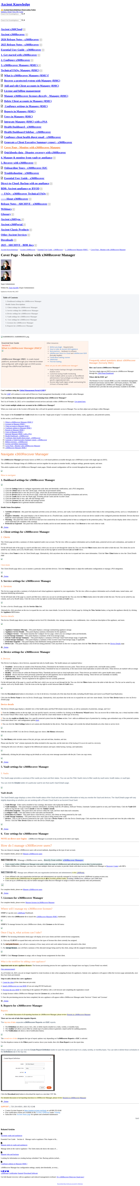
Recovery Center (112, 866)
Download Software (31, 1173)
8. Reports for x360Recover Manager (19, 326)
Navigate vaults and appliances (11, 1135)
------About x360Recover (14, 198)
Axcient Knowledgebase (9, 250)
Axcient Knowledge (15, 4)
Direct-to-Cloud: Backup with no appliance (25, 183)
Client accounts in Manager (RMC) (17, 426)
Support (20, 1173)
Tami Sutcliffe (13, 288)
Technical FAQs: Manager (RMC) (20, 70)
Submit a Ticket (6, 12)
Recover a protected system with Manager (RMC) (32, 80)
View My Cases (17, 12)
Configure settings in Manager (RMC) (26, 106)
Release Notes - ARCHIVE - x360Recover (24, 203)
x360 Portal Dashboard (106, 373)
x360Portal (53, 359)
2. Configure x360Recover (15, 60)
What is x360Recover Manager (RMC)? (26, 75)
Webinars (6, 209)
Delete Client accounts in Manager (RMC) (28, 101)
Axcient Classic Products (15, 229)
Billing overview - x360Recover (16, 442)
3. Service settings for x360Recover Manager (21, 310)
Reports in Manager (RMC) (19, 111)
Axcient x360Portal (12, 224)
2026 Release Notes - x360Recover (20, 39)
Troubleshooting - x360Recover (21, 173)
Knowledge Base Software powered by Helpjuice (70, 1184)
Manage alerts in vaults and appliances (14, 1145)
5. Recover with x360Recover (17, 162)
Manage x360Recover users (32, 854)
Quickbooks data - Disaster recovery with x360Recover (35, 152)
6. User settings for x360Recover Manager (21, 320)
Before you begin (56, 347)
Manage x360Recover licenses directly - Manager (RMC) (36, 96)
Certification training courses (60, 357)
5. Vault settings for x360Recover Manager (21, 317)
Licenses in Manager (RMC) (15, 424)
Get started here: (80, 401)
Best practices (55, 351)
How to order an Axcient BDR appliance (64, 349)
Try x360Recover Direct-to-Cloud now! (70, 1177)
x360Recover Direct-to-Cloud (60, 353)
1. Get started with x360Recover (19, 54)
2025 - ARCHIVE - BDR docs (17, 245)
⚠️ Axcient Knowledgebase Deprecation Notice (18, 10)
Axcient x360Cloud (11, 29)
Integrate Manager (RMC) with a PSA (25, 121)
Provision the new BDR (11, 990)
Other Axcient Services (14, 234)
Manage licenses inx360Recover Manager (39, 902)
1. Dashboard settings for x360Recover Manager (23, 301)
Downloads (7, 239)
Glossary (6, 214)
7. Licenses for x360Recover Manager (19, 323)
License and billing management (22, 90)
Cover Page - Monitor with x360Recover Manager (32, 147)
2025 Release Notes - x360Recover (20, 44)
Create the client (8, 982)
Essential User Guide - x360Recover (21, 49)
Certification (13, 1173)
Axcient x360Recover (13, 34)
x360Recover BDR (80, 353)
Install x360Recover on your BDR (14, 986)
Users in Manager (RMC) (18, 116)
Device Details (115, 644)
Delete (6, 527)
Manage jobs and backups (10, 1154)
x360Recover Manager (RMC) (16, 448)
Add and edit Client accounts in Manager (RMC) (31, 85)
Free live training (55, 362)
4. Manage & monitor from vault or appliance (26, 157)
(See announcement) (8, 969)
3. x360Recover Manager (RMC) (19, 65)
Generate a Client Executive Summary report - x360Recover (38, 142)
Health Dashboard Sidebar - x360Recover (27, 132)
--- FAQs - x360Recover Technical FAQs (23, 193)
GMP (8, 394)
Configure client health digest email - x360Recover (32, 137)
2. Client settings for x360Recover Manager (21, 307)
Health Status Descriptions (15, 304)
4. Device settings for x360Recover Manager (21, 314)
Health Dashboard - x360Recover (22, 126)
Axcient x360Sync (11, 219)
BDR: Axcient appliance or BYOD (20, 188)
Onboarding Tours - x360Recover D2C (25, 167)
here (37, 720)
